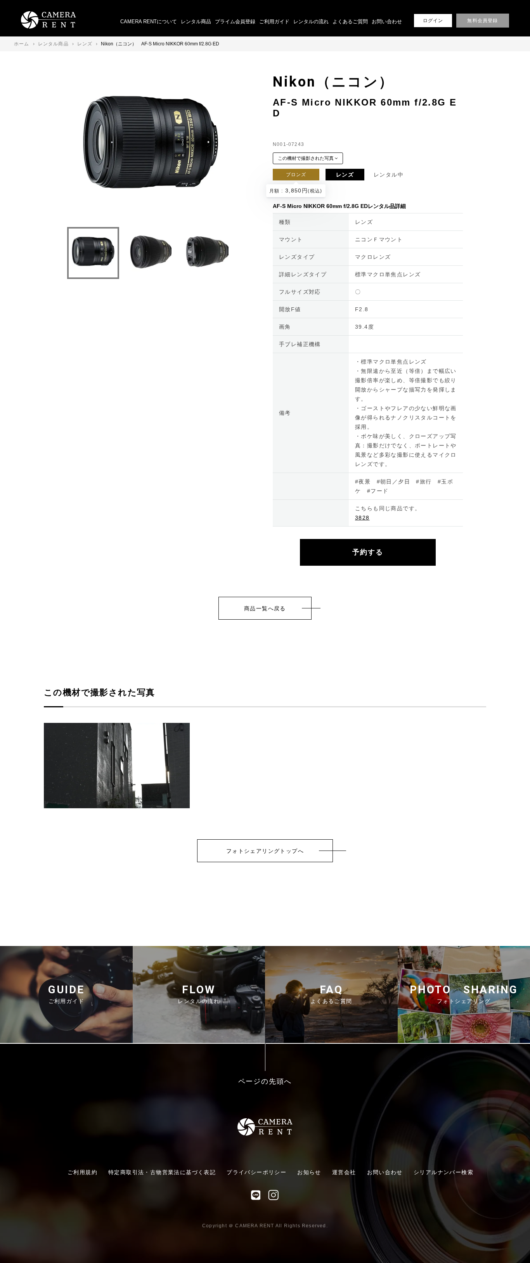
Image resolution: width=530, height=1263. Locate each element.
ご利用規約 (82, 1172)
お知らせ (309, 1172)
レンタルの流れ (311, 21)
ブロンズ (296, 174)
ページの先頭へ (265, 1081)
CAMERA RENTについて (148, 21)
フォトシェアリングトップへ (265, 851)
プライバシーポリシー (256, 1172)
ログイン (433, 20)
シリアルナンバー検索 (443, 1172)
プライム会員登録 (235, 21)
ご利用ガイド (274, 21)
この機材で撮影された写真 (306, 158)
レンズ (345, 175)
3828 (362, 518)
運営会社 (344, 1172)
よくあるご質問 (350, 21)
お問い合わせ (387, 21)
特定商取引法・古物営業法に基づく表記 (162, 1172)
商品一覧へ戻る (265, 608)
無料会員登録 (482, 20)
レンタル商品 (196, 21)
